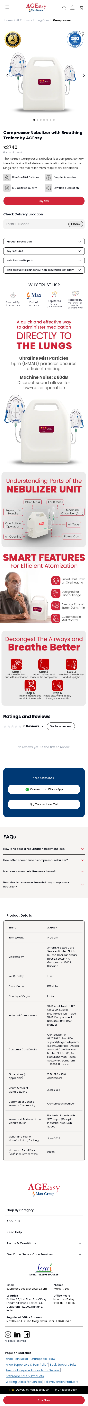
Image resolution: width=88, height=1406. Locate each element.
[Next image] (84, 75)
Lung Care (42, 20)
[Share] (81, 33)
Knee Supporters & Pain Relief (27, 1365)
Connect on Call (46, 804)
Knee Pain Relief (17, 1359)
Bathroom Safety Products (25, 1376)
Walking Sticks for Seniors (24, 1382)
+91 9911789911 (62, 1288)
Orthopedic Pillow (42, 1359)
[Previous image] (7, 75)
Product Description (19, 241)
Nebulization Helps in (20, 260)
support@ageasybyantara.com (27, 1288)
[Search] (64, 8)
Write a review (60, 726)
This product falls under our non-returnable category (40, 270)
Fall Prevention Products (61, 1382)
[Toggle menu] (7, 8)
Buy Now (44, 1400)
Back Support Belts (63, 1365)
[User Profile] (73, 8)
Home (9, 20)
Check (75, 224)
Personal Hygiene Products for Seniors (33, 1370)
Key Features (15, 251)
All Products (24, 20)
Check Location (67, 1389)
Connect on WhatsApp (46, 789)
